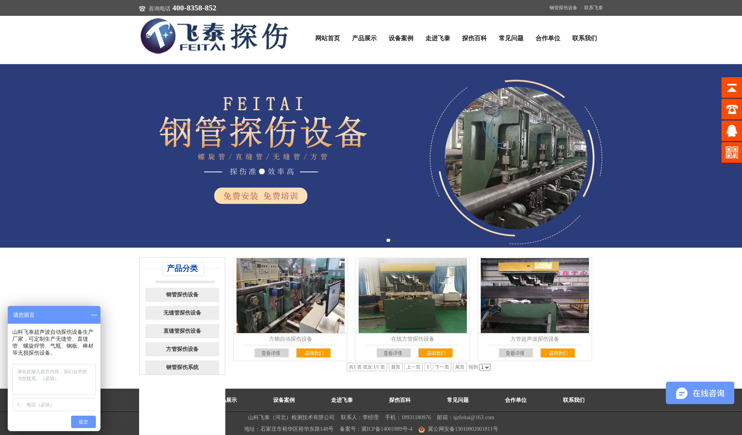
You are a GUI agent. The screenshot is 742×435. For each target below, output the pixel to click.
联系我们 (584, 38)
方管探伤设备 (182, 349)
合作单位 (548, 38)
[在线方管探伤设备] (413, 295)
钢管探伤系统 (182, 367)
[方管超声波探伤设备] (535, 295)
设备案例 (401, 38)
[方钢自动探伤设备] (290, 295)
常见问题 (511, 38)
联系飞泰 (593, 7)
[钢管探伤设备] (216, 35)
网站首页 (327, 38)
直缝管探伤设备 (182, 331)
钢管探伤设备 (563, 7)
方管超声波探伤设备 (535, 339)
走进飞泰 (437, 38)
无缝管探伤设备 (182, 313)
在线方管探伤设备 (412, 339)
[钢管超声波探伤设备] (371, 155)
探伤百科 (474, 38)
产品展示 (364, 38)
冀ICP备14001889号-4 (386, 429)
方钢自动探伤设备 (290, 339)
